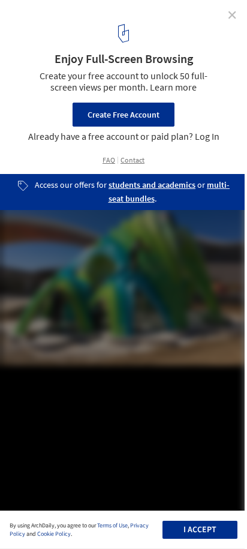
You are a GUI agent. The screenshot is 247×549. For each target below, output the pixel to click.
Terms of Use (112, 525)
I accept (199, 530)
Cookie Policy (54, 534)
